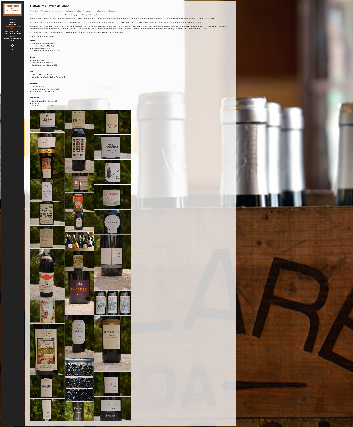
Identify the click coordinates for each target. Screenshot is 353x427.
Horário (12, 41)
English (12, 49)
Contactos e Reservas (12, 38)
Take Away (12, 36)
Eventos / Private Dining (12, 33)
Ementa (12, 22)
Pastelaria (12, 24)
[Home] (12, 15)
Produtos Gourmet (12, 31)
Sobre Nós (12, 19)
